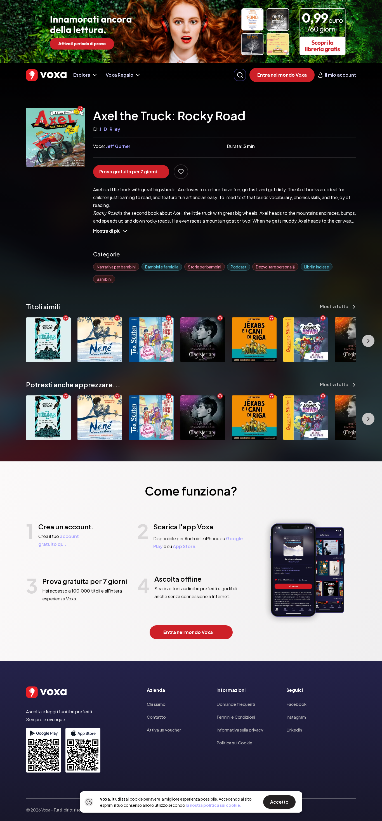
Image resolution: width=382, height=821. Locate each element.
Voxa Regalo (119, 75)
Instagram (296, 716)
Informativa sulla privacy (239, 729)
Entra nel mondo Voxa (282, 75)
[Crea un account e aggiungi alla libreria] (181, 171)
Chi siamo (156, 704)
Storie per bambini (204, 266)
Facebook (296, 704)
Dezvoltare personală (275, 266)
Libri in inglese (316, 266)
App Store (184, 546)
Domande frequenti (235, 704)
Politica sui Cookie (234, 742)
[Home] (46, 75)
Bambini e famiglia (161, 266)
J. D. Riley (110, 129)
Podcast (238, 266)
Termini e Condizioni (235, 716)
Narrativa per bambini (116, 266)
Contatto (156, 716)
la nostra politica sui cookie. (213, 805)
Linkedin (294, 729)
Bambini (104, 279)
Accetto (279, 802)
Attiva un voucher (164, 729)
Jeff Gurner (118, 146)
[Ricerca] (240, 75)
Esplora (81, 75)
